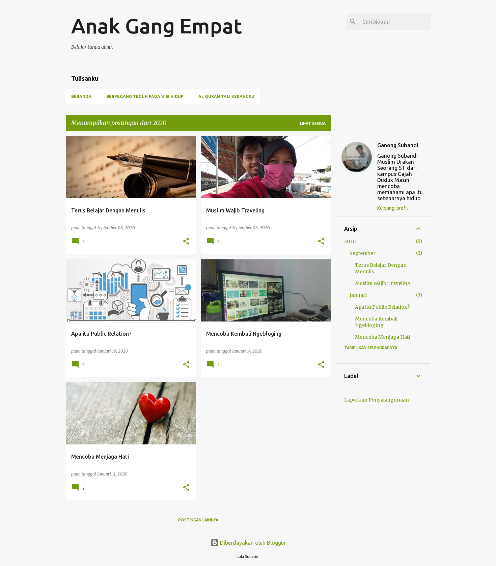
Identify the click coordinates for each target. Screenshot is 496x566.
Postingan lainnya (198, 520)
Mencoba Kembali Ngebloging (376, 322)
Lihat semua (313, 123)
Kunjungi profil (392, 208)
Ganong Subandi (397, 145)
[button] (186, 241)
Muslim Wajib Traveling (383, 283)
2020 (350, 241)
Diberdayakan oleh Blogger (252, 543)
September (363, 253)
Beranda (81, 96)
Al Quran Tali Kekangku (226, 96)
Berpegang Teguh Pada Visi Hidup (145, 96)
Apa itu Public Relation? (382, 307)
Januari (358, 295)
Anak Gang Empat (156, 25)
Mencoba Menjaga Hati (382, 337)
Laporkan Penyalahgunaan (376, 400)
